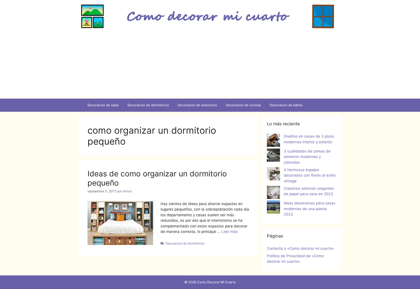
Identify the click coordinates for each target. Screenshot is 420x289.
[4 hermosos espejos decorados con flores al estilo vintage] (273, 174)
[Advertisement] (210, 65)
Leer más (229, 231)
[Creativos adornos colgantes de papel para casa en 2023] (273, 193)
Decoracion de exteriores (197, 105)
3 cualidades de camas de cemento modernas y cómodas (307, 157)
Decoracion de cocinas (243, 105)
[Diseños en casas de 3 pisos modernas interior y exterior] (273, 141)
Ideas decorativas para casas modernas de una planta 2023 (309, 208)
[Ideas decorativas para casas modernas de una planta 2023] (273, 207)
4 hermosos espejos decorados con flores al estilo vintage (310, 175)
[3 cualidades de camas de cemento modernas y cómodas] (273, 156)
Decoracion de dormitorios (148, 105)
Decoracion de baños (286, 105)
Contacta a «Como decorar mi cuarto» (300, 248)
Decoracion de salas (103, 105)
